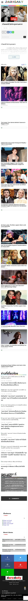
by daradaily (9, 380)
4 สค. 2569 (3, 464)
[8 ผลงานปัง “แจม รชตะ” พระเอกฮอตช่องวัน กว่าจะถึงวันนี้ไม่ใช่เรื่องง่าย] (14, 544)
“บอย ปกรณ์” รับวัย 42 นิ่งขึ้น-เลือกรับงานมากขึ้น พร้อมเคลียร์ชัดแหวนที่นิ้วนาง (13, 384)
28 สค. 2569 (3, 380)
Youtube (20, 566)
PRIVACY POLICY (21, 598)
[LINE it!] (13, 32)
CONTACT (9, 598)
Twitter (20, 559)
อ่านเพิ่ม (14, 57)
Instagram (7, 566)
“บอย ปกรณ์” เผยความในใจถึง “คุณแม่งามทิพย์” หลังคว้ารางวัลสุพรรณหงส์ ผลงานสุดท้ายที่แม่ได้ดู (12, 426)
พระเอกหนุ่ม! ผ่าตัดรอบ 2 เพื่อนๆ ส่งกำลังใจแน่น (13, 467)
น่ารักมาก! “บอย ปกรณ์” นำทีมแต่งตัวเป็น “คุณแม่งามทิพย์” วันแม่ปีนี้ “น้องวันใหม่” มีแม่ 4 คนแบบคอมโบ (14, 455)
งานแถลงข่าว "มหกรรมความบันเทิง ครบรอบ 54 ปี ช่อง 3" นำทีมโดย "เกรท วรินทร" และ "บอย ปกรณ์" (14, 481)
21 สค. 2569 (3, 437)
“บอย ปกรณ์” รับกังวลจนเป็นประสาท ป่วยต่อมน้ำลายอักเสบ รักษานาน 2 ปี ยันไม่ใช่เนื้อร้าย (13, 412)
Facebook (7, 559)
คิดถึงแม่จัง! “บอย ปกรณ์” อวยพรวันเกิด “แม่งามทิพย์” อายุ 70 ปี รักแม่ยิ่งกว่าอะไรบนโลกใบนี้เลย (14, 398)
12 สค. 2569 (3, 450)
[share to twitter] (11, 32)
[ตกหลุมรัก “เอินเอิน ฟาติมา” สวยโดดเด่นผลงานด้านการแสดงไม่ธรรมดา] (14, 549)
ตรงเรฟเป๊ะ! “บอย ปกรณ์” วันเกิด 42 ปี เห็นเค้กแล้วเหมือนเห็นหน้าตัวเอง (13, 441)
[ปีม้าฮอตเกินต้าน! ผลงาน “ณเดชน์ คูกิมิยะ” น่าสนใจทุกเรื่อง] (14, 539)
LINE (7, 573)
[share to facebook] (8, 32)
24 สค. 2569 (3, 409)
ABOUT (4, 598)
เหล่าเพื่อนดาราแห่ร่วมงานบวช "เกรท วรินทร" (14, 491)
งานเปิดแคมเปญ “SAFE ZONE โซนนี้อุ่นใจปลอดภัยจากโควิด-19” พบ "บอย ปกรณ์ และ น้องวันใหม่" (14, 478)
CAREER (14, 598)
